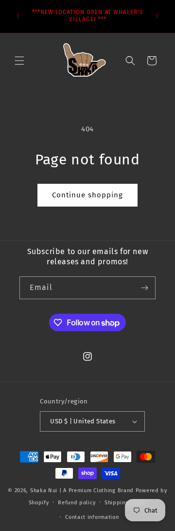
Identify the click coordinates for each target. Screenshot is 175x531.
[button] (19, 60)
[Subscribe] (144, 287)
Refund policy (76, 502)
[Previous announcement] (18, 16)
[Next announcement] (157, 16)
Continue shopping (87, 195)
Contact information (92, 517)
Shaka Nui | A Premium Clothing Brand (82, 490)
